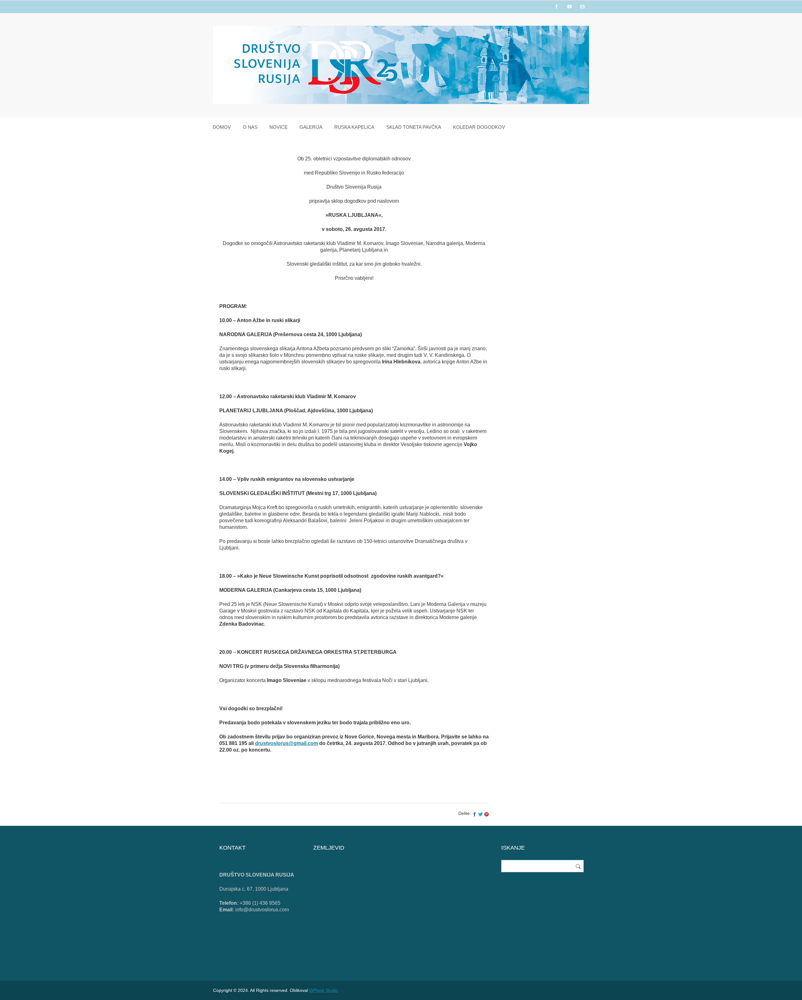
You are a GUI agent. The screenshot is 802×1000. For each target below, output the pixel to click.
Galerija (310, 127)
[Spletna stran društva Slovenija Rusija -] (401, 102)
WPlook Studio (323, 990)
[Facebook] (556, 6)
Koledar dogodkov (479, 127)
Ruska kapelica (354, 127)
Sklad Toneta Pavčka (413, 127)
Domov (222, 127)
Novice (278, 127)
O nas (250, 127)
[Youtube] (569, 6)
